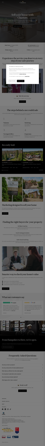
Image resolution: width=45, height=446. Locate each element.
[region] (22, 74)
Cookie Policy (27, 76)
